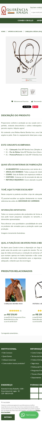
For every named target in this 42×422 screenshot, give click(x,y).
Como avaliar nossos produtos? (13, 363)
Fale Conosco (7, 353)
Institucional (9, 349)
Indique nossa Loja (9, 360)
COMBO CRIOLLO (25, 20)
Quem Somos (7, 356)
